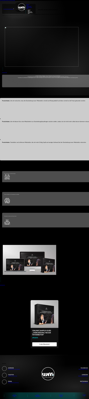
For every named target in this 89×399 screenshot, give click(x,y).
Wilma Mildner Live (38, 395)
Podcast (27, 4)
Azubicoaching (29, 7)
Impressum (61, 395)
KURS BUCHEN (4, 72)
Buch (27, 5)
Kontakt (61, 396)
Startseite (14, 394)
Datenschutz (61, 394)
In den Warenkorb (44, 344)
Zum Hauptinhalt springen (4, 0)
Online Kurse (28, 6)
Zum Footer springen (11, 0)
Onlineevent (84, 394)
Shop (27, 8)
